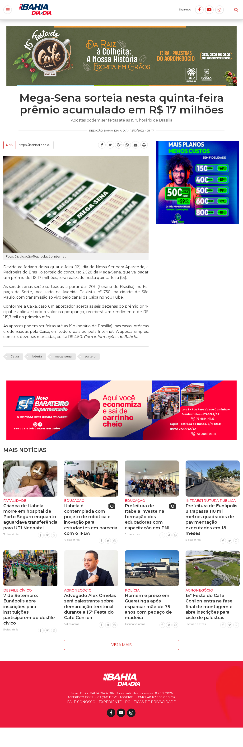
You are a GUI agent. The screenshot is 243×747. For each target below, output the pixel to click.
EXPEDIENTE (110, 702)
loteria (37, 356)
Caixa (14, 356)
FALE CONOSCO (81, 702)
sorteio (90, 356)
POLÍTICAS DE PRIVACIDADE (150, 702)
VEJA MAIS (121, 645)
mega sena (63, 356)
